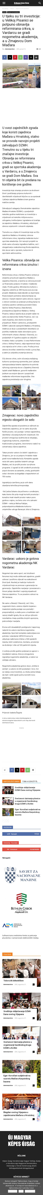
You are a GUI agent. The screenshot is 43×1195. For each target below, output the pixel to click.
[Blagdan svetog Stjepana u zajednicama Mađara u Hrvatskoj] (21, 1107)
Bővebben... (30, 1191)
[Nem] (40, 1186)
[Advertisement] (21, 105)
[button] (4, 3)
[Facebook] (4, 57)
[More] (33, 770)
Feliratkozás (34, 849)
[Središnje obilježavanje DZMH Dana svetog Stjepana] (8, 790)
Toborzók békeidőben (13, 980)
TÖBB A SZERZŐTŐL (29, 781)
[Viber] (25, 57)
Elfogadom (12, 1191)
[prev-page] (3, 820)
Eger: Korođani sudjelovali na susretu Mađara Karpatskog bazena (27, 812)
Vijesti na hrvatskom (22, 9)
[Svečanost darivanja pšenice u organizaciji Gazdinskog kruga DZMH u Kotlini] (8, 801)
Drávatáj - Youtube (10, 843)
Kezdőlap (5, 9)
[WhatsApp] (20, 57)
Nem (21, 1191)
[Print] (36, 57)
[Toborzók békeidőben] (21, 973)
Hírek (12, 9)
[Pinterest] (15, 57)
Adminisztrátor (10, 49)
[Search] (40, 3)
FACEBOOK (8, 827)
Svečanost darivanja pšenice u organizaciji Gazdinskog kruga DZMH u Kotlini (27, 801)
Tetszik (36, 834)
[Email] (31, 57)
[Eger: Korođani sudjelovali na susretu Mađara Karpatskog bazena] (8, 812)
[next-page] (7, 820)
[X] (10, 57)
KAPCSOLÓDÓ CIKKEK (11, 781)
